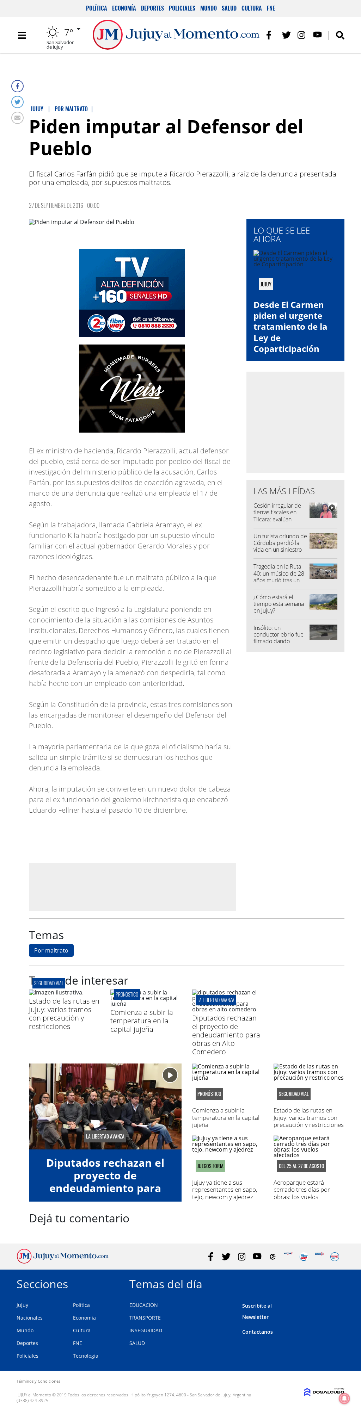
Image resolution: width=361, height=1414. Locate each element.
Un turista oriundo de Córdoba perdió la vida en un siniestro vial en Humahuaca (280, 546)
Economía (124, 8)
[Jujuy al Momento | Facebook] (271, 35)
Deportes (152, 8)
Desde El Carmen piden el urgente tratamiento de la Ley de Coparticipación (290, 326)
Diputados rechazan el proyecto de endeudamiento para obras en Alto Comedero (226, 1034)
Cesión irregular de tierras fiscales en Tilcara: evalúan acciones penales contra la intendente (278, 519)
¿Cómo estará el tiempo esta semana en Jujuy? (278, 603)
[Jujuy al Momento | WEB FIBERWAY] (303, 1256)
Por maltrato (51, 950)
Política (96, 8)
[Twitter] (17, 102)
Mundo (208, 8)
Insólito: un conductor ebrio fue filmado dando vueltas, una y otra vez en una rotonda (280, 641)
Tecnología (85, 1355)
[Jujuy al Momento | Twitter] (286, 35)
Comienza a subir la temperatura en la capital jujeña (141, 1020)
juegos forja (210, 1166)
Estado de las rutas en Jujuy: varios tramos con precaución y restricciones (64, 1013)
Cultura (251, 8)
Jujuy (22, 1305)
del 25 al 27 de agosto (301, 1166)
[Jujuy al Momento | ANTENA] (288, 1256)
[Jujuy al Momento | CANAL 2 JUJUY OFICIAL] (272, 1256)
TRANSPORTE (145, 1317)
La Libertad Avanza (215, 1000)
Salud (229, 8)
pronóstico (127, 994)
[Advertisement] (132, 886)
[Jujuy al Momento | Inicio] (336, 1282)
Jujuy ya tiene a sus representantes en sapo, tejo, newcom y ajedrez (224, 1189)
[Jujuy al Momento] (63, 1261)
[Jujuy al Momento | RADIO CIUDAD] (334, 1256)
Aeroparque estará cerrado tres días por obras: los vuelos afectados (302, 1193)
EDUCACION (143, 1305)
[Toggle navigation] (21, 35)
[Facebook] (17, 86)
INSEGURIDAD (145, 1330)
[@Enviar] (17, 118)
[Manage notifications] (344, 1398)
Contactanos (257, 1331)
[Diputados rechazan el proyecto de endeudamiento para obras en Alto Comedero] (227, 1009)
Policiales (182, 8)
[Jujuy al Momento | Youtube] (317, 35)
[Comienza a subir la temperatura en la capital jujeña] (145, 1003)
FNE (271, 8)
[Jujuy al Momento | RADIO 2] (319, 1256)
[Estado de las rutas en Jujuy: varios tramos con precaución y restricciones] (56, 992)
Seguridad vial (48, 983)
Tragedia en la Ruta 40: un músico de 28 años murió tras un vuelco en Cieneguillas (278, 580)
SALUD (137, 1343)
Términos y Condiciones (38, 1381)
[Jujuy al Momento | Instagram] (302, 35)
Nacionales (30, 1317)
